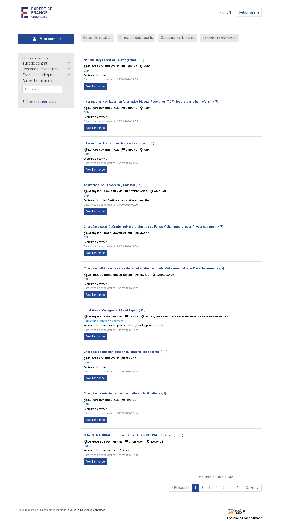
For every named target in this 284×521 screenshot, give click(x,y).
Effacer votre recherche (39, 102)
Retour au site (249, 12)
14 (239, 488)
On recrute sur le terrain (178, 38)
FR (222, 12)
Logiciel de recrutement (244, 518)
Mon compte (50, 39)
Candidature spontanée (219, 38)
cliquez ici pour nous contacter (86, 509)
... (231, 488)
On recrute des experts (136, 38)
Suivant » (252, 488)
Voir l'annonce (95, 86)
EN (229, 12)
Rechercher (65, 89)
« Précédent (180, 488)
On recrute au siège (97, 38)
